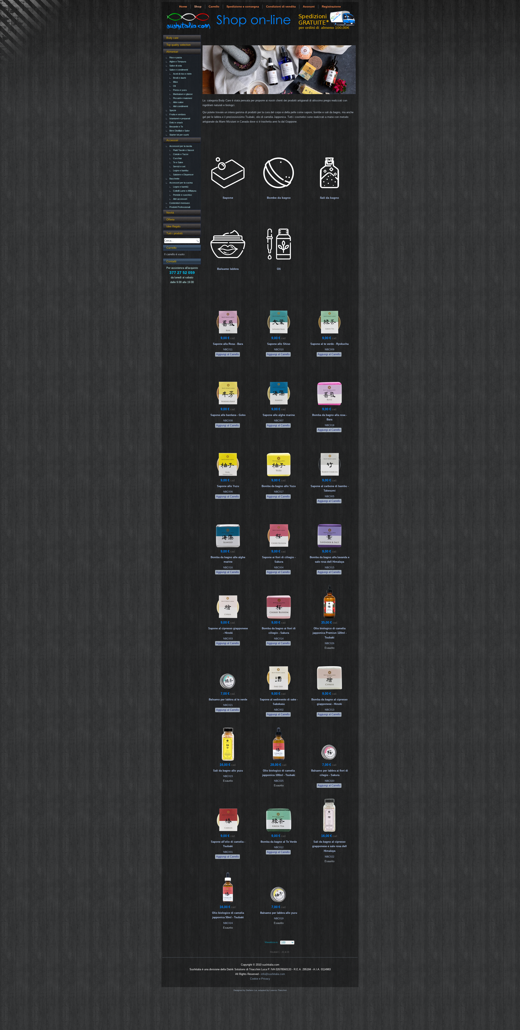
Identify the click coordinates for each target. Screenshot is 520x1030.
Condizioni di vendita (281, 6)
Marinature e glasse (183, 94)
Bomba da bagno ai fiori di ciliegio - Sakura (279, 631)
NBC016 (228, 567)
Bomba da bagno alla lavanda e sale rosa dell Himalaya (329, 559)
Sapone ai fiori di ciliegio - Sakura (279, 559)
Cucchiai (177, 158)
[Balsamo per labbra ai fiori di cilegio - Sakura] (329, 761)
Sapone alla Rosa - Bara (228, 343)
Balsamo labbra (228, 268)
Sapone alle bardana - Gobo (228, 415)
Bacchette (174, 178)
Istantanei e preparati (179, 118)
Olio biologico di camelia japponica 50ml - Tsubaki (228, 915)
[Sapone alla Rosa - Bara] (228, 334)
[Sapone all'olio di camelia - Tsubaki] (228, 832)
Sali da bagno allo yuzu (228, 770)
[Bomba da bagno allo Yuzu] (278, 476)
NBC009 (329, 349)
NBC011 (228, 349)
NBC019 (279, 918)
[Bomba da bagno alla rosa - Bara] (329, 405)
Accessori (172, 140)
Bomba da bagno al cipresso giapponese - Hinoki (329, 702)
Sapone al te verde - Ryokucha (329, 343)
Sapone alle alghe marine (279, 415)
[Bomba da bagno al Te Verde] (278, 832)
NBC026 (329, 643)
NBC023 (228, 776)
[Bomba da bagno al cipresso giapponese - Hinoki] (329, 690)
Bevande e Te (176, 126)
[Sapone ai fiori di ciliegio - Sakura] (278, 547)
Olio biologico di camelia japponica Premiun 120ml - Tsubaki (330, 633)
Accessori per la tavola (180, 146)
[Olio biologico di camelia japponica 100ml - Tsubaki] (278, 761)
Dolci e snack (176, 122)
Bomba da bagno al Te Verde (279, 841)
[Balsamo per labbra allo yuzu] (278, 903)
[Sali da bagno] (329, 192)
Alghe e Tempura (177, 61)
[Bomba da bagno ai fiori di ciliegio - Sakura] (278, 619)
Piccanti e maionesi (182, 98)
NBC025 (279, 780)
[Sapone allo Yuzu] (228, 476)
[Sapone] (228, 192)
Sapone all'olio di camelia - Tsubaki (228, 844)
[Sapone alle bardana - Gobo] (228, 405)
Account (309, 6)
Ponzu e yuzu (180, 90)
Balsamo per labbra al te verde (228, 699)
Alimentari (172, 51)
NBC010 (279, 349)
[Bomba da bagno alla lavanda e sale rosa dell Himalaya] (329, 547)
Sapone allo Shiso (278, 343)
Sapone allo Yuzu (228, 486)
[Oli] (278, 263)
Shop (198, 6)
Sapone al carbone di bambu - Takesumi (330, 488)
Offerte (170, 219)
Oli (174, 86)
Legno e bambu (180, 170)
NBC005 (329, 496)
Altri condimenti (180, 106)
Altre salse (178, 102)
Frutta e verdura (177, 114)
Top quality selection (178, 44)
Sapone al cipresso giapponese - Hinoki (228, 631)
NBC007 (279, 420)
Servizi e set (179, 166)
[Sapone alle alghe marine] (278, 405)
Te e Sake (178, 162)
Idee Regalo (173, 226)
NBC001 (228, 852)
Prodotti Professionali (179, 207)
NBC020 (329, 780)
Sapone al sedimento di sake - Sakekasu (279, 702)
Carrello (214, 6)
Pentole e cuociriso (182, 195)
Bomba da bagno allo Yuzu (279, 486)
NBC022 (329, 856)
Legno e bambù (180, 187)
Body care (172, 37)
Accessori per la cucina (181, 182)
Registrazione (331, 6)
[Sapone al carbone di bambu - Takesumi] (329, 476)
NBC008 (228, 420)
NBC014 (279, 638)
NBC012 (279, 847)
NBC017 (279, 491)
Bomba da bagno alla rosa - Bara (329, 417)
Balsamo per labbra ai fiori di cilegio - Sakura (329, 773)
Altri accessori (180, 199)
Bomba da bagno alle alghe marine (228, 559)
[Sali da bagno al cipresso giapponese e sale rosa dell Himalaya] (329, 832)
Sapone (228, 197)
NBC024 (228, 923)
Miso (175, 82)
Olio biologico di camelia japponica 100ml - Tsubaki (278, 773)
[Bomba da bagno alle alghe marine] (228, 547)
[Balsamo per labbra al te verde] (228, 690)
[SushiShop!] (260, 29)
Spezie (172, 110)
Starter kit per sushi (179, 134)
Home (183, 6)
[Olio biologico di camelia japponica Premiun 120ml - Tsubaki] (329, 619)
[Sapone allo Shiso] (278, 334)
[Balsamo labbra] (228, 263)
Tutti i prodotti (174, 233)
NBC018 (329, 425)
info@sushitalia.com (273, 974)
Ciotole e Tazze (180, 154)
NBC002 (279, 709)
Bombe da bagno (279, 197)
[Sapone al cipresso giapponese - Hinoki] (228, 619)
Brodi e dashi (179, 78)
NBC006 (228, 491)
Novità (170, 212)
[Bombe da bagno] (278, 192)
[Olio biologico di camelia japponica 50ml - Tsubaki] (228, 903)
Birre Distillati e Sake (179, 130)
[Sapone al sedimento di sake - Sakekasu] (278, 690)
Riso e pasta (175, 57)
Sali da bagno (329, 197)
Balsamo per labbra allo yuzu (278, 912)
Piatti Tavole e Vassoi (183, 150)
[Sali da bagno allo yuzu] (228, 761)
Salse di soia (175, 65)
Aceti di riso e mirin (182, 74)
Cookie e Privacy (260, 978)
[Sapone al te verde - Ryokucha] (329, 334)
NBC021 (228, 705)
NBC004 (279, 567)
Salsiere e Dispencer (183, 174)
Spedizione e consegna (242, 6)
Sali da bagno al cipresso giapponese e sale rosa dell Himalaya (329, 846)
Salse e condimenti (178, 69)
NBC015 (329, 567)
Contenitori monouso (179, 203)
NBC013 (329, 709)
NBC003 (228, 638)
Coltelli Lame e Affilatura (184, 191)
